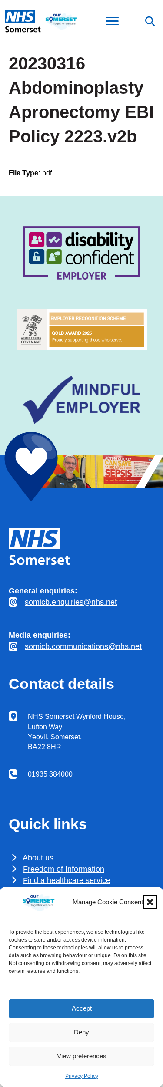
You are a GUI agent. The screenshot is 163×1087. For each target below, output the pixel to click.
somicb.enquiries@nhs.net (71, 602)
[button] (150, 902)
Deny (81, 1032)
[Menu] (112, 21)
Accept (82, 1008)
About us (38, 857)
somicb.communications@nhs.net (83, 646)
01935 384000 (50, 774)
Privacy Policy (81, 1076)
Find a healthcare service (66, 880)
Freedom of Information (63, 869)
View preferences (81, 1056)
